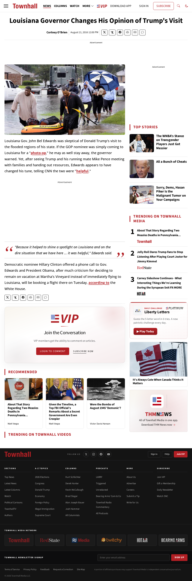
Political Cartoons (13, 502)
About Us (131, 477)
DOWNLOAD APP (120, 6)
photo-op (38, 153)
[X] (86, 454)
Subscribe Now (83, 351)
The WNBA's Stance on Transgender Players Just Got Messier (170, 142)
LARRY (99, 477)
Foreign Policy (42, 502)
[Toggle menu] (6, 6)
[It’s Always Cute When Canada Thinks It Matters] (158, 359)
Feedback (45, 569)
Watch (7, 496)
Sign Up (179, 557)
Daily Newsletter (165, 490)
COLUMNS (60, 6)
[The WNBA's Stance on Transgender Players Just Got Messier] (142, 143)
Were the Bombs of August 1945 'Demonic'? (105, 406)
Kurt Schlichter (73, 477)
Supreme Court (42, 515)
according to (98, 282)
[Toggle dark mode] (186, 6)
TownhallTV (10, 509)
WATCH (74, 6)
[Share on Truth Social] (112, 32)
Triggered (101, 483)
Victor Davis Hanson (100, 423)
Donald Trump (42, 490)
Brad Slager (71, 496)
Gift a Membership (166, 483)
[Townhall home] (17, 454)
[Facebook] (101, 454)
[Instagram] (94, 454)
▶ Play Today (145, 331)
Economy (40, 496)
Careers (130, 490)
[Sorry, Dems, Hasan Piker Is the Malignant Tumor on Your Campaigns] (142, 195)
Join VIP (181, 454)
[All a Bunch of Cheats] (142, 169)
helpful (82, 171)
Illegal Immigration (44, 509)
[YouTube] (109, 454)
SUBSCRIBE (163, 6)
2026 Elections (42, 477)
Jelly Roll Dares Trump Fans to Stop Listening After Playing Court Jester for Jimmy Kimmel (162, 256)
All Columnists (72, 515)
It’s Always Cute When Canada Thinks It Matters (158, 381)
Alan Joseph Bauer (74, 502)
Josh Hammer (72, 509)
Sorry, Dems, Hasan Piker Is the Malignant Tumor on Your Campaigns (171, 194)
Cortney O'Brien (56, 32)
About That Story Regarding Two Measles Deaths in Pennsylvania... (23, 409)
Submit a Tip (133, 496)
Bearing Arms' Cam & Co (108, 496)
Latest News (10, 483)
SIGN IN (143, 6)
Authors (8, 515)
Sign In (154, 454)
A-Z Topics (41, 468)
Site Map (81, 569)
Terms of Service (12, 569)
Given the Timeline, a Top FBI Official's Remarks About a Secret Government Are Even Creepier (64, 411)
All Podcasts (102, 513)
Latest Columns (12, 490)
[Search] (178, 6)
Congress (39, 483)
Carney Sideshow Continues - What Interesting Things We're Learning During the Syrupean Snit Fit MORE (159, 283)
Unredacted (102, 490)
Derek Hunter (72, 483)
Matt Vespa (13, 423)
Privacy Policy (30, 569)
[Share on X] (104, 32)
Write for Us (132, 502)
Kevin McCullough (74, 490)
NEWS (47, 6)
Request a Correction (63, 569)
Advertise (131, 483)
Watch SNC (162, 496)
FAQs (167, 454)
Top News (9, 477)
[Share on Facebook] (120, 32)
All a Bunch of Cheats (171, 162)
